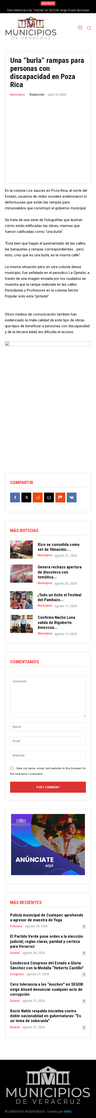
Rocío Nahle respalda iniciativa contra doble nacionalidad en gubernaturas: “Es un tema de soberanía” (45, 1015)
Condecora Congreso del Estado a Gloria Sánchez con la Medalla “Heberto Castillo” (47, 965)
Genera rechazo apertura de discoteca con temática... (59, 572)
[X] (26, 497)
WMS (68, 1111)
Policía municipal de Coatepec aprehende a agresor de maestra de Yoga (46, 917)
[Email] (49, 497)
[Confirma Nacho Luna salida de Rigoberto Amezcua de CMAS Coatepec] (21, 624)
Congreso (17, 974)
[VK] (72, 497)
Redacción (37, 94)
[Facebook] (15, 497)
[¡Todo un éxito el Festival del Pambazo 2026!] (21, 600)
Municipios (17, 94)
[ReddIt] (38, 497)
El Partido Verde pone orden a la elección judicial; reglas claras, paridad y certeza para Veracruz (46, 941)
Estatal (15, 952)
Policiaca (16, 926)
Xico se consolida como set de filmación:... (59, 547)
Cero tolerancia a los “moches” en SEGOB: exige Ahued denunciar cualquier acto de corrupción (47, 989)
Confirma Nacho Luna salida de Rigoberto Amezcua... (56, 622)
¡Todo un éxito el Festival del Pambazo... (59, 597)
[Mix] (60, 497)
